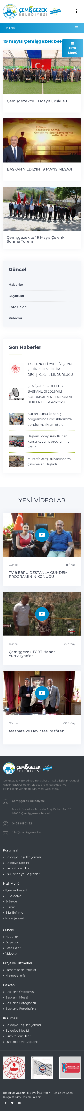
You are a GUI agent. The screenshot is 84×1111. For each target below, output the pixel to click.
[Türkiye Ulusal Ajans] (70, 1068)
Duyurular (16, 296)
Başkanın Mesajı (17, 997)
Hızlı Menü (72, 50)
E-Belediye (13, 896)
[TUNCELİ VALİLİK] (14, 1068)
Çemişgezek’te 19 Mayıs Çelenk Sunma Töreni (35, 239)
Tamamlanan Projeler (20, 970)
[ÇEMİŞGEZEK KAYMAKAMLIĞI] (42, 1068)
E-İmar (10, 907)
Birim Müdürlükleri (18, 868)
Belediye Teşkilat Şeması (23, 857)
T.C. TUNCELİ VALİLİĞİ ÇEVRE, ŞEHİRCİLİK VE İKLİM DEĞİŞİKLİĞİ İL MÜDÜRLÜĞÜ (51, 369)
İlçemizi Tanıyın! (16, 890)
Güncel (13, 564)
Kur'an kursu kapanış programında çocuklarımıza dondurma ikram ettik (50, 419)
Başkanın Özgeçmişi (19, 992)
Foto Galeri (18, 307)
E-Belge (11, 901)
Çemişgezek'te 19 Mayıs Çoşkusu (37, 101)
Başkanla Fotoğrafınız (20, 1008)
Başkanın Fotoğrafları (20, 1003)
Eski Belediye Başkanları (22, 874)
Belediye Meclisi (17, 863)
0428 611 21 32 (22, 823)
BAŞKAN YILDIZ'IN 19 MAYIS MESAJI (39, 169)
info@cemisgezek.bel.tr (28, 832)
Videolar (15, 318)
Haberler (16, 285)
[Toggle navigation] (76, 11)
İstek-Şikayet (14, 918)
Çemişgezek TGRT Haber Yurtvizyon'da (32, 654)
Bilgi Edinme (14, 912)
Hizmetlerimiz (15, 975)
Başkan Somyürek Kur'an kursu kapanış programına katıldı (48, 441)
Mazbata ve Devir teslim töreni (37, 731)
